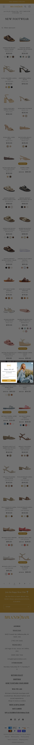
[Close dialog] (32, 363)
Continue (9, 380)
